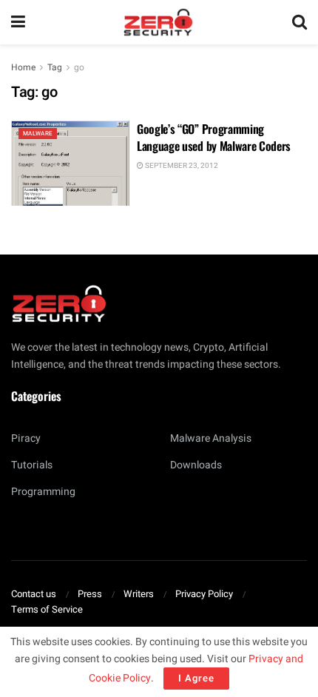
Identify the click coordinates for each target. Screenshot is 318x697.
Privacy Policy (204, 594)
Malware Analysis (210, 438)
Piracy (26, 438)
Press (90, 594)
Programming (43, 491)
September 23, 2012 (180, 166)
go (79, 67)
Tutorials (32, 465)
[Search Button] (299, 22)
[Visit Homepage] (158, 22)
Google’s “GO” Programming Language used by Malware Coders (214, 137)
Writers (139, 594)
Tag (54, 67)
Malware (38, 133)
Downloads (196, 465)
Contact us (33, 594)
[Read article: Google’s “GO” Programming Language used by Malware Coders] (70, 163)
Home (23, 67)
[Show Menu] (18, 22)
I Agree (196, 678)
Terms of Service (47, 609)
